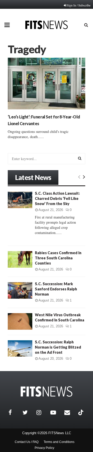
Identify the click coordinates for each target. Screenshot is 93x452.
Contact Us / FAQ (26, 442)
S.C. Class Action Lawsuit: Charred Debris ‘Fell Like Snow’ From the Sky (57, 198)
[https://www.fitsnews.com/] (46, 391)
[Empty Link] (79, 176)
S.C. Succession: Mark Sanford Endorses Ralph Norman (56, 289)
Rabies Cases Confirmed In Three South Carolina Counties (58, 258)
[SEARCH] (79, 158)
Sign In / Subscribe (78, 5)
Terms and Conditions (59, 442)
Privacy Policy (44, 448)
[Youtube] (56, 412)
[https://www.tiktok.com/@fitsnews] (81, 412)
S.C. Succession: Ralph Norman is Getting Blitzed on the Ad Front (58, 347)
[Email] (70, 412)
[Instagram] (42, 412)
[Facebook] (14, 412)
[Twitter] (28, 412)
